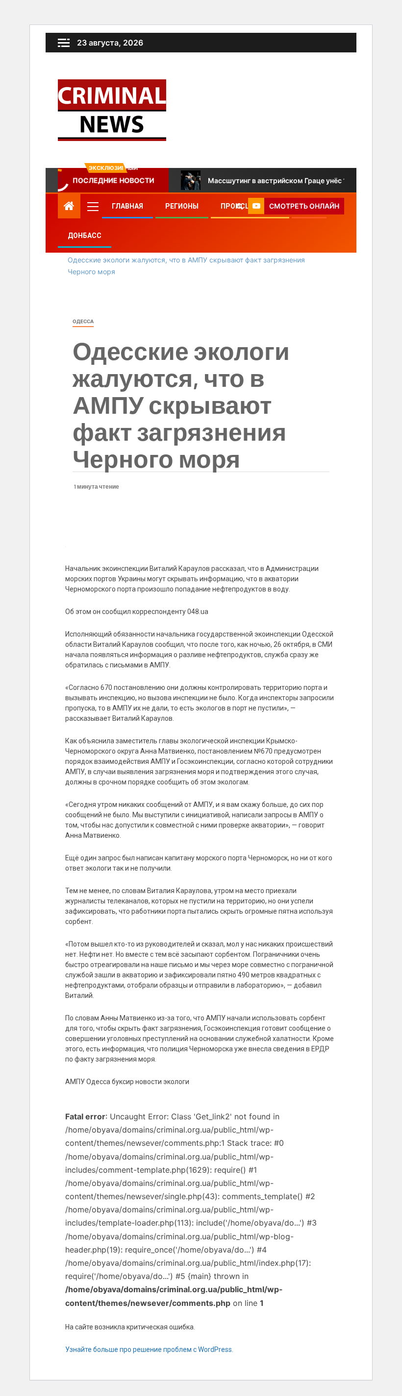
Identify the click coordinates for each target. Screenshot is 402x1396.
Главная (127, 206)
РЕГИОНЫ (182, 206)
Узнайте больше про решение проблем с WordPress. (149, 1349)
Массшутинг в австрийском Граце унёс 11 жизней (292, 180)
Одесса (83, 321)
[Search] (239, 206)
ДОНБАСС (84, 235)
